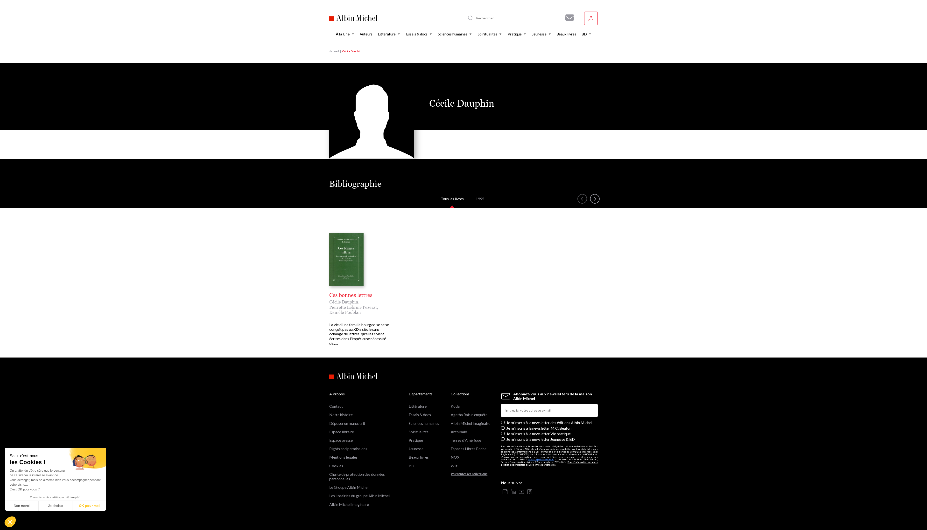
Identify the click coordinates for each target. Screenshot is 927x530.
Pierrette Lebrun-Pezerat (353, 307)
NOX (455, 457)
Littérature (418, 406)
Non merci (21, 506)
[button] (10, 522)
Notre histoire (341, 414)
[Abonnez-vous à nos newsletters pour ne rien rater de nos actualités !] (567, 17)
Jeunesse (416, 448)
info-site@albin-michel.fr (541, 459)
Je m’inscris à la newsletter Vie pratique (538, 433)
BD (411, 465)
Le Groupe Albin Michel (348, 487)
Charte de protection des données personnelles (357, 476)
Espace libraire (341, 431)
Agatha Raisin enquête (469, 414)
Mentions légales (343, 457)
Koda (455, 406)
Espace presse (341, 440)
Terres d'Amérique (466, 440)
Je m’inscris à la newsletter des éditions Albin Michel (549, 422)
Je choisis (55, 506)
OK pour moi (89, 506)
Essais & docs (420, 414)
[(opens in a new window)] (505, 492)
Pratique (416, 440)
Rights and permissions (348, 448)
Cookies (336, 465)
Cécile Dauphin (343, 301)
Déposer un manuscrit (347, 423)
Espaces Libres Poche (468, 448)
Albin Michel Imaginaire (349, 504)
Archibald (459, 431)
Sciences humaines (424, 423)
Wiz (454, 465)
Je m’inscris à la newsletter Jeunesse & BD (540, 439)
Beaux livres (419, 457)
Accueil (334, 51)
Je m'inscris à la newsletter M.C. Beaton (538, 428)
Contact (336, 406)
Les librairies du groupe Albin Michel (359, 495)
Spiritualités (418, 431)
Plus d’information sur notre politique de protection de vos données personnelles (549, 463)
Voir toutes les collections (469, 474)
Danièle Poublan (345, 312)
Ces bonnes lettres (350, 295)
